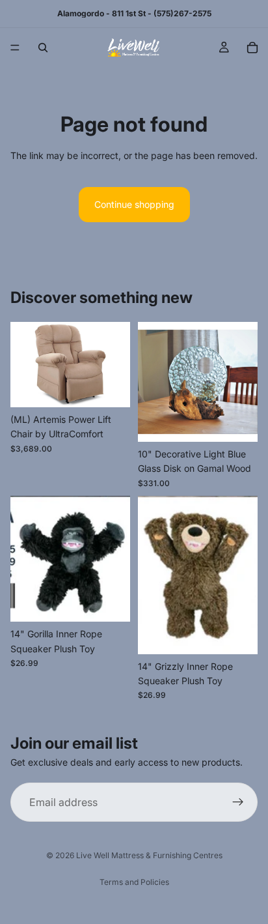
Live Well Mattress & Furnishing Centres (149, 855)
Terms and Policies (134, 882)
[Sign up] (238, 802)
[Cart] (252, 47)
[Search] (43, 47)
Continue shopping (134, 204)
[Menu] (15, 48)
